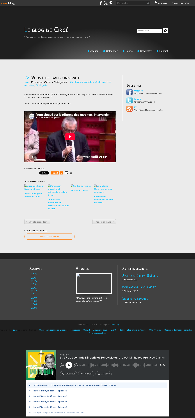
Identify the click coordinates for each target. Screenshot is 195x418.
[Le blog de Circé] (94, 274)
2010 (34, 298)
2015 (34, 281)
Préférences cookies (97, 333)
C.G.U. (113, 330)
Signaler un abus (100, 330)
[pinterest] (111, 3)
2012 (34, 291)
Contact (163, 51)
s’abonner (70, 374)
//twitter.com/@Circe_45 (144, 102)
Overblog (115, 325)
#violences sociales (82, 82)
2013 (34, 288)
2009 (34, 301)
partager (88, 374)
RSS (135, 107)
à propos (105, 374)
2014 (34, 284)
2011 (33, 294)
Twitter (137, 98)
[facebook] (101, 3)
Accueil (94, 51)
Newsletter (146, 51)
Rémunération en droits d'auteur (132, 330)
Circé (15, 330)
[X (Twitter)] (106, 3)
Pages (129, 51)
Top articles (75, 330)
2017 (34, 274)
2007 (34, 308)
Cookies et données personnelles (178, 330)
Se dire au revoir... (135, 298)
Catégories (112, 51)
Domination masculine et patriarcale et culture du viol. (140, 286)
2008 (34, 304)
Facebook (138, 90)
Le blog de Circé (46, 29)
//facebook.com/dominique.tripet (148, 93)
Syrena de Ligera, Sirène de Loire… (140, 275)
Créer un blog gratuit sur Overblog (53, 330)
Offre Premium (155, 330)
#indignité (42, 85)
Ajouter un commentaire (49, 236)
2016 (34, 278)
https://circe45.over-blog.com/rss (148, 110)
